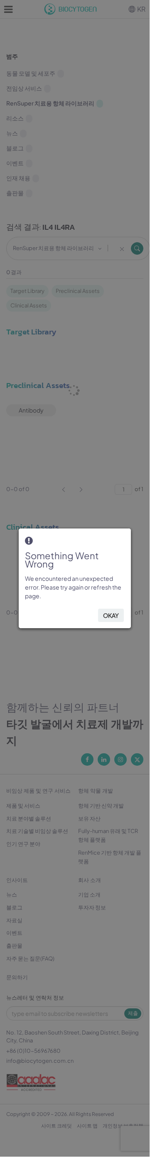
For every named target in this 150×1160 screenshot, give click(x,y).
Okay (111, 615)
